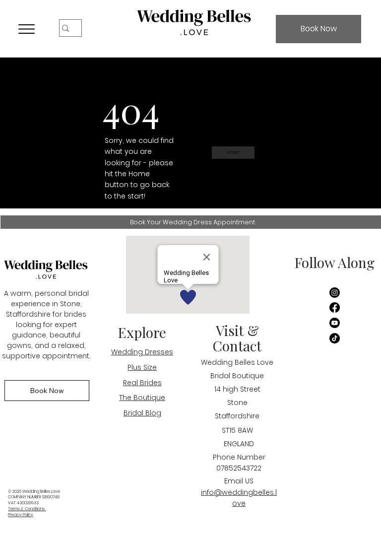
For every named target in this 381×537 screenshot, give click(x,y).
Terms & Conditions (27, 509)
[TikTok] (334, 338)
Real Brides (142, 383)
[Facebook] (334, 307)
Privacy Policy (20, 515)
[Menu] (26, 28)
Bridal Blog (142, 413)
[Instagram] (334, 292)
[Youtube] (334, 323)
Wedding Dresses (142, 352)
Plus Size (142, 367)
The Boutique (142, 398)
